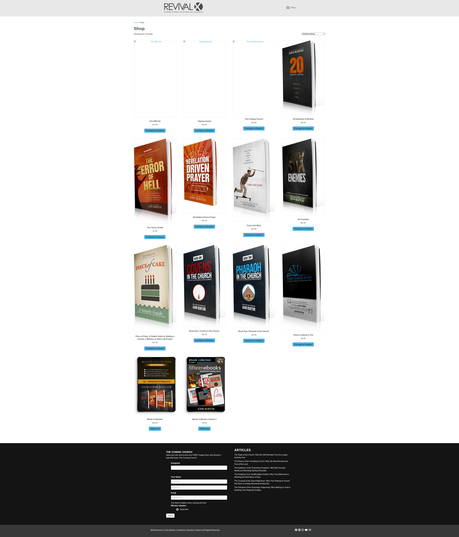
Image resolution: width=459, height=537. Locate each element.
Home (136, 22)
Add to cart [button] (154, 429)
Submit (170, 516)
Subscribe (184, 509)
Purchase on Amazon (155, 131)
